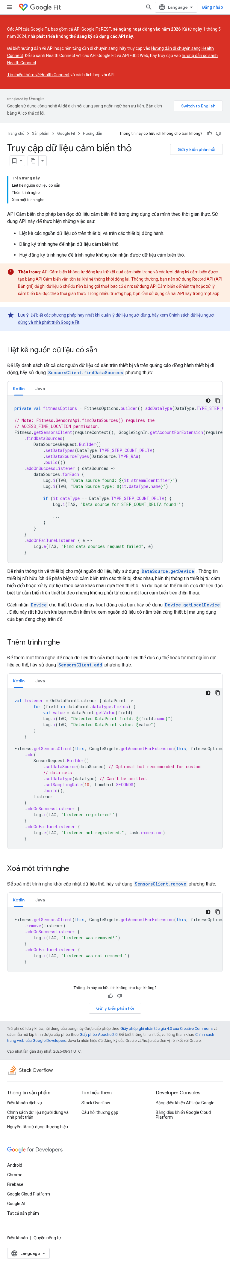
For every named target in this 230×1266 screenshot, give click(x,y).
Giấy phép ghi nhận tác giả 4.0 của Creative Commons (166, 1028)
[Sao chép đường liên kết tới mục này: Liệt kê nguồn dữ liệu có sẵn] (103, 350)
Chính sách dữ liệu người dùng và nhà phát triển (38, 1115)
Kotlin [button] (19, 388)
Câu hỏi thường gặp (99, 1112)
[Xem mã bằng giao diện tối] (208, 400)
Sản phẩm (40, 133)
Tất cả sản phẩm (23, 1213)
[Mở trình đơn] (10, 7)
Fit (57, 7)
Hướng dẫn (92, 133)
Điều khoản (17, 1237)
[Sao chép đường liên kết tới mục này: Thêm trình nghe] (66, 642)
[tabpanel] (115, 479)
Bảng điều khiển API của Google (185, 1102)
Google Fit (66, 133)
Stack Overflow (95, 1102)
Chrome (14, 1174)
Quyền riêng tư (47, 1237)
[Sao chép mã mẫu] (218, 400)
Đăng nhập (212, 7)
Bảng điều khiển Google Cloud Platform (183, 1115)
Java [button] (40, 388)
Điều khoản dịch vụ (24, 1102)
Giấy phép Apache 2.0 (98, 1034)
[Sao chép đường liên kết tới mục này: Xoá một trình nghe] (75, 869)
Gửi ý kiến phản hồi (196, 149)
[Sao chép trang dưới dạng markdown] (33, 161)
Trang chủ (15, 133)
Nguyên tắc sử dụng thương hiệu (37, 1126)
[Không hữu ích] (218, 133)
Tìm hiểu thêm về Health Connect (38, 74)
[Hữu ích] (209, 133)
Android (14, 1165)
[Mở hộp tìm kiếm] (148, 7)
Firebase (15, 1184)
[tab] (18, 388)
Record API (202, 279)
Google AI (16, 1203)
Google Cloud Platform (28, 1194)
